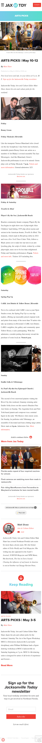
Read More (7, 665)
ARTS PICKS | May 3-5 (18, 620)
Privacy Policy (34, 738)
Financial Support (25, 738)
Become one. (21, 176)
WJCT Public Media (14, 738)
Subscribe (21, 716)
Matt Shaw (8, 66)
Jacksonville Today (20, 79)
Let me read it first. (21, 724)
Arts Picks (21, 15)
